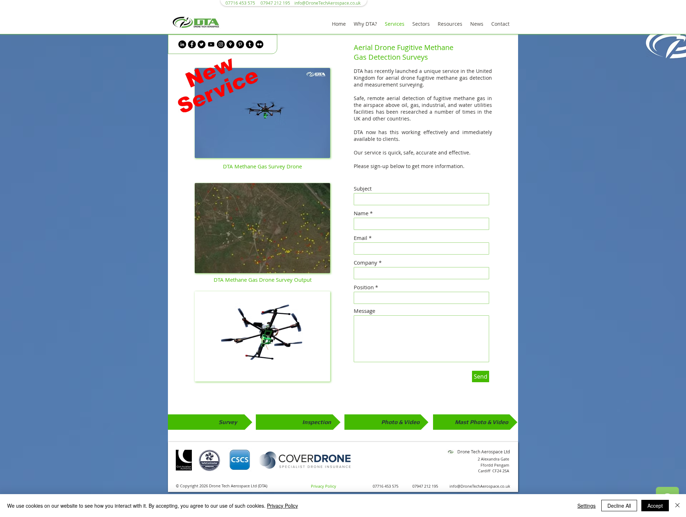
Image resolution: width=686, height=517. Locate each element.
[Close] (677, 505)
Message (364, 311)
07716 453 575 (385, 486)
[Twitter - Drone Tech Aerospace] (201, 44)
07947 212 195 (425, 486)
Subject (363, 188)
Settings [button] (586, 505)
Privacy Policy (282, 505)
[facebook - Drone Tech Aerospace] (192, 44)
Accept (655, 505)
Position (364, 287)
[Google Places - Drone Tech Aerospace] (230, 44)
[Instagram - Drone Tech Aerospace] (221, 44)
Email (360, 238)
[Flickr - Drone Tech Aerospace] (259, 44)
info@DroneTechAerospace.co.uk (327, 3)
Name (361, 213)
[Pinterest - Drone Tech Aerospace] (240, 44)
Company (365, 262)
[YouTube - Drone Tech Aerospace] (211, 44)
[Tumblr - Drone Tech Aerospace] (250, 44)
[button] (365, 24)
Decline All (619, 505)
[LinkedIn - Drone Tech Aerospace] (182, 44)
